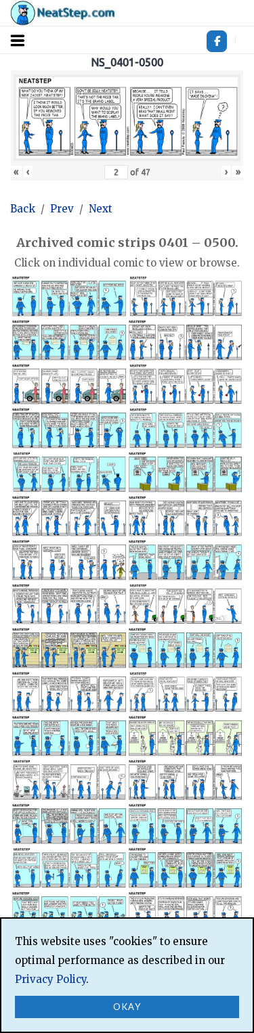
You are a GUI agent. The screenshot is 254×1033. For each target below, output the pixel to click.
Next (100, 208)
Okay (127, 1006)
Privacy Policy (50, 979)
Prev (62, 208)
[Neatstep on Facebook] (217, 41)
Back (22, 208)
